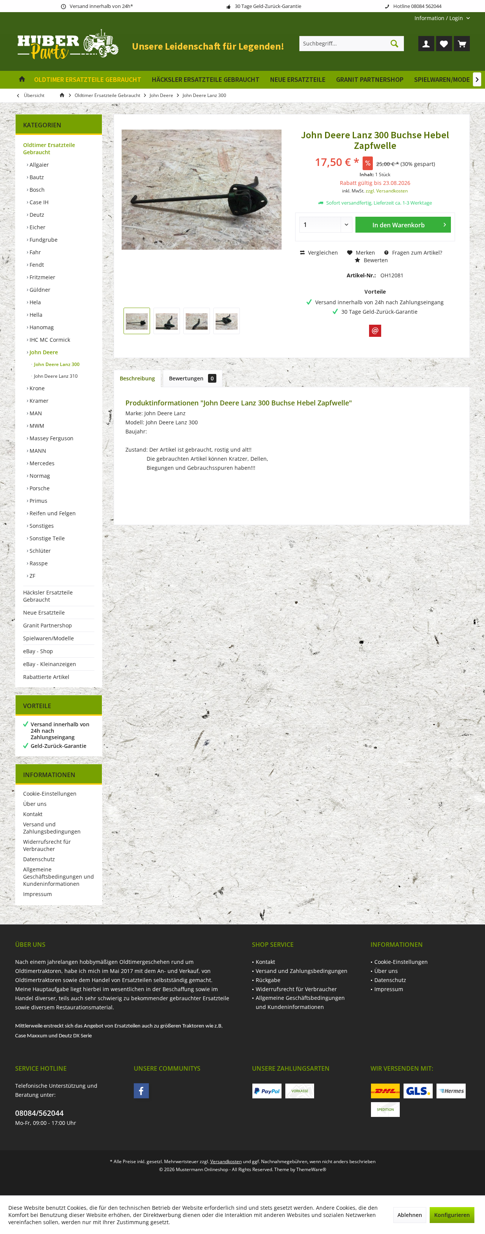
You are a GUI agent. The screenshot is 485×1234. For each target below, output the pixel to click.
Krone (36, 388)
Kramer (38, 400)
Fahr (34, 252)
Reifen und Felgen (52, 513)
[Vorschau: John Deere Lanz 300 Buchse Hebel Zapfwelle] (137, 321)
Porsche (39, 488)
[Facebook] (141, 1090)
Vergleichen (322, 252)
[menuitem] (439, 18)
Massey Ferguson (51, 438)
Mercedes (41, 463)
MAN (35, 413)
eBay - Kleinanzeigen (49, 664)
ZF (31, 575)
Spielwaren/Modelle (48, 638)
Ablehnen (409, 1214)
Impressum (37, 894)
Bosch (36, 189)
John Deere (43, 352)
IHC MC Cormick (49, 339)
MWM (36, 425)
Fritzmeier (41, 277)
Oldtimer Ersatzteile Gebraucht (49, 148)
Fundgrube (43, 239)
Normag (39, 475)
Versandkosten (226, 1161)
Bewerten (375, 260)
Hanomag (41, 327)
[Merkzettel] (444, 43)
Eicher (36, 227)
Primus (37, 500)
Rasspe (38, 563)
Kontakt (32, 814)
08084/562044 (39, 1113)
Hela (34, 302)
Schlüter (39, 550)
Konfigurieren (452, 1214)
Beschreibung (137, 378)
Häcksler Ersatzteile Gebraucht (48, 596)
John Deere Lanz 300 (56, 364)
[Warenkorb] (462, 43)
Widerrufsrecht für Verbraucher (47, 845)
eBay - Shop (38, 651)
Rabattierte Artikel (46, 676)
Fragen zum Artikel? (416, 252)
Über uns (35, 803)
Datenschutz (39, 859)
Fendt (36, 264)
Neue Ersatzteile (44, 612)
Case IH (38, 202)
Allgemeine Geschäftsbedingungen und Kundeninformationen (58, 876)
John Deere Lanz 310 (55, 376)
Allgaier (38, 164)
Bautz (36, 177)
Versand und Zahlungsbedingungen (52, 828)
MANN (37, 450)
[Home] (22, 80)
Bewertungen (191, 378)
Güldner (39, 289)
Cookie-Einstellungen (50, 793)
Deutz (36, 214)
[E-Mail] (375, 331)
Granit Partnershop (47, 625)
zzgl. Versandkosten (387, 191)
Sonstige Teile (46, 538)
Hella (35, 314)
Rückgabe (268, 980)
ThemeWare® (311, 1169)
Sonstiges (41, 525)
